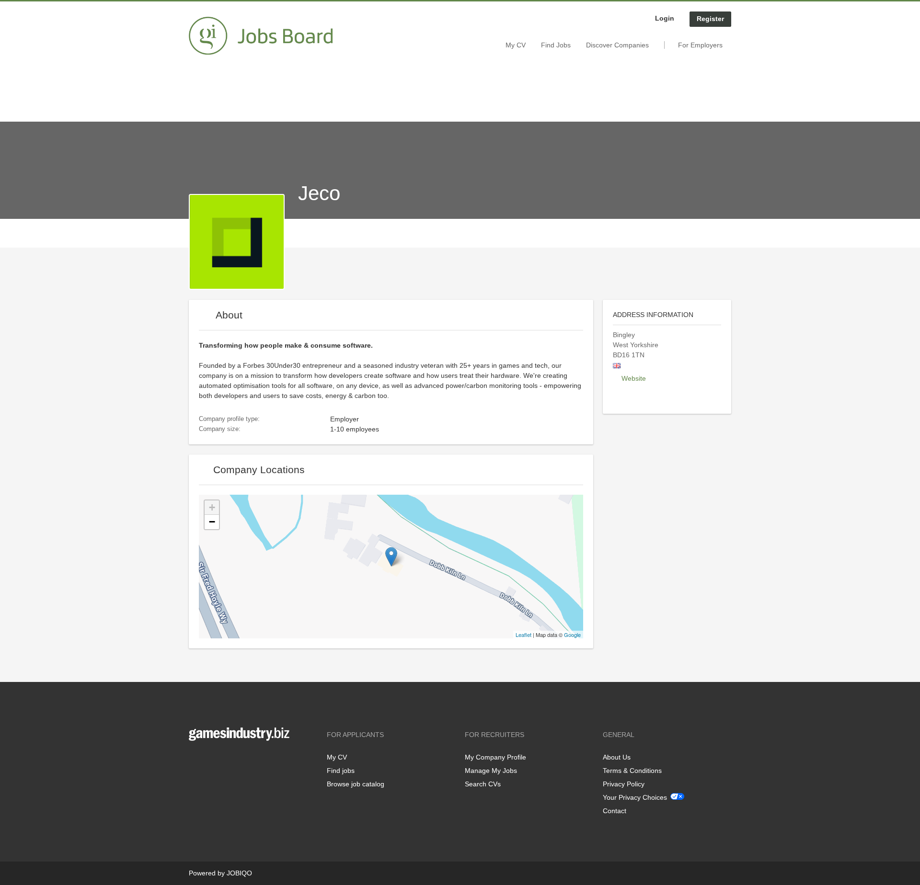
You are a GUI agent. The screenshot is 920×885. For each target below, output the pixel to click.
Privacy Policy (623, 784)
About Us (617, 757)
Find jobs (341, 770)
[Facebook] (196, 760)
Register (710, 19)
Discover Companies (617, 45)
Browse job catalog (355, 784)
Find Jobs (556, 45)
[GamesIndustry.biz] (261, 36)
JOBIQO (239, 873)
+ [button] (212, 507)
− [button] (212, 522)
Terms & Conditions (632, 770)
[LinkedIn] (225, 760)
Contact (614, 811)
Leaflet (523, 634)
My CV (516, 45)
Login (664, 18)
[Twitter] (211, 760)
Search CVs (483, 784)
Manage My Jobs (491, 770)
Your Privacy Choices (635, 797)
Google (572, 634)
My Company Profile (495, 757)
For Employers (700, 45)
